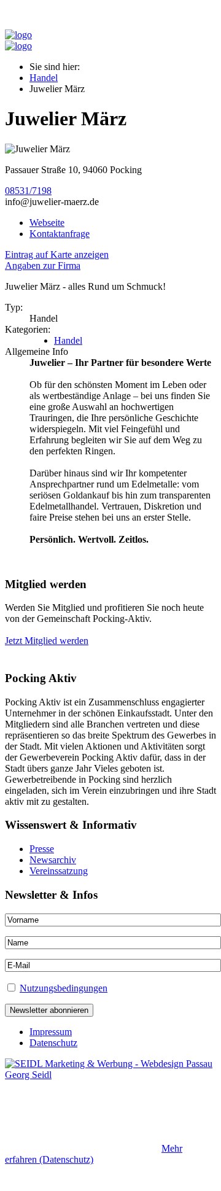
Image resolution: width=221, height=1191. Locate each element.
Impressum (50, 1031)
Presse (41, 849)
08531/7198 (28, 190)
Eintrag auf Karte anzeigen (57, 254)
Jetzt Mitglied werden (46, 640)
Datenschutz (53, 1043)
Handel (43, 77)
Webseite (46, 222)
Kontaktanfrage (59, 233)
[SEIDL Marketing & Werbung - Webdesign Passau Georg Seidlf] (110, 1074)
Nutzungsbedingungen (63, 988)
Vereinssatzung (58, 871)
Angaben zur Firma (42, 265)
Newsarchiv (52, 860)
